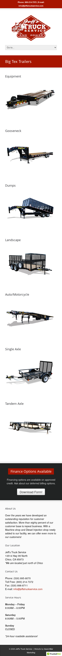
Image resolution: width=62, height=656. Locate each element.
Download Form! (31, 492)
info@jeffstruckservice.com (28, 589)
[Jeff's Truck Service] (31, 39)
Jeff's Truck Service (24, 648)
